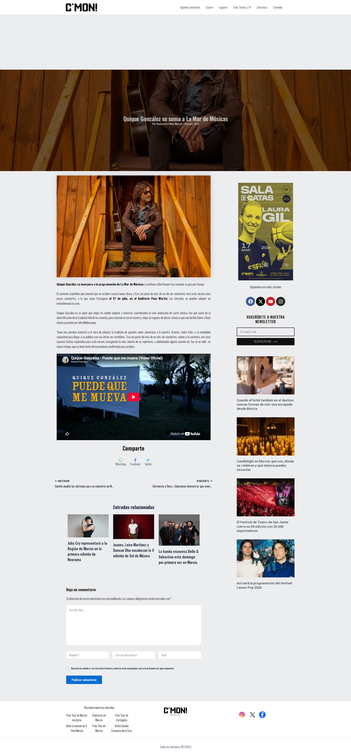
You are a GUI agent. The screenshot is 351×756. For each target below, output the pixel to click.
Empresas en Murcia (99, 717)
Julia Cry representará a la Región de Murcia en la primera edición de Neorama (87, 551)
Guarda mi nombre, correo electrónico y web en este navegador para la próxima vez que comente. (122, 668)
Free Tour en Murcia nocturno (76, 717)
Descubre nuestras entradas (99, 707)
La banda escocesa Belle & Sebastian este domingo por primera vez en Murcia (179, 557)
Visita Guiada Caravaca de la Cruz (121, 728)
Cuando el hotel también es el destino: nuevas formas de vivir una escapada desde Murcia (265, 404)
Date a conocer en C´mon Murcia (76, 728)
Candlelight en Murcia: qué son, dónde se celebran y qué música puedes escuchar (265, 465)
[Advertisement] (175, 42)
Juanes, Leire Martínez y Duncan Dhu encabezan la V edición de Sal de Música (133, 550)
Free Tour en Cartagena (121, 717)
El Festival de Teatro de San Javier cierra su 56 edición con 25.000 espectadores (263, 526)
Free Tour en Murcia (99, 728)
